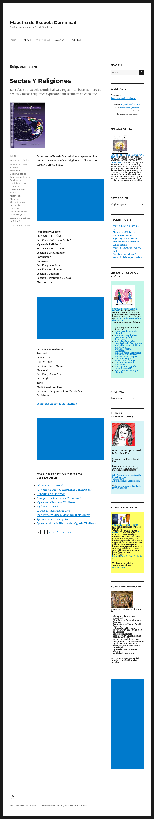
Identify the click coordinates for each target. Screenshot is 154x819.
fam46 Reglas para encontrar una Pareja (125, 359)
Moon (24, 202)
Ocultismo (15, 211)
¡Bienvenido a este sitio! (51, 485)
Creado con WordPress (76, 805)
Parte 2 (123, 556)
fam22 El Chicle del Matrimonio (124, 350)
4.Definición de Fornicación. (126, 481)
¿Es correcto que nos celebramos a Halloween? (64, 489)
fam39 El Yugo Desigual (126, 356)
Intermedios (42, 40)
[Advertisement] (70, 201)
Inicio (13, 40)
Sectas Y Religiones (40, 80)
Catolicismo (16, 177)
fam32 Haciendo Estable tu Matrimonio (127, 346)
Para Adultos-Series (19, 160)
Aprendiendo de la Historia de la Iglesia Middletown (67, 523)
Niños (27, 40)
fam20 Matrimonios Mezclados (124, 363)
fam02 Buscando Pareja (126, 355)
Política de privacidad (51, 805)
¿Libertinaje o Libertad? (51, 493)
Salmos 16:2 (116, 162)
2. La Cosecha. (119, 477)
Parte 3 (132, 556)
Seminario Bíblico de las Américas (57, 403)
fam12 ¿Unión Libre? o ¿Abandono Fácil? (125, 367)
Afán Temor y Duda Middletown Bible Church (63, 514)
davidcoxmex (131, 104)
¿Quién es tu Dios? (47, 506)
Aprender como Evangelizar (53, 519)
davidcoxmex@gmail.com (123, 98)
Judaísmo (15, 189)
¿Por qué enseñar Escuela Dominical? (59, 498)
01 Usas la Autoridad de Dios (53, 510)
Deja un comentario (20, 225)
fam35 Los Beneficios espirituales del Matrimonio (128, 342)
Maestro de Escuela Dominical (43, 22)
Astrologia (15, 170)
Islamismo (15, 186)
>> (69, 532)
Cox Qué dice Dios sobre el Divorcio (126, 319)
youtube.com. (118, 567)
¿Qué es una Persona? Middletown (57, 502)
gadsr (22, 180)
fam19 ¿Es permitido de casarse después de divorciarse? (126, 337)
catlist (23, 174)
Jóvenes (59, 40)
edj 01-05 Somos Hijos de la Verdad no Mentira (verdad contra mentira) (126, 241)
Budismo (14, 174)
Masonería (15, 196)
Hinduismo (15, 183)
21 (64, 532)
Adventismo (16, 164)
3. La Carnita (118, 479)
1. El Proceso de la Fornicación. (127, 475)
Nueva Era (15, 208)
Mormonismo (16, 205)
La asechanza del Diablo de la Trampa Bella (126, 487)
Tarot (18, 218)
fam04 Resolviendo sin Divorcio (126, 332)
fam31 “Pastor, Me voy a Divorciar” (126, 371)
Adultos (76, 40)
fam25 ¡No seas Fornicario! (128, 353)
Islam (24, 183)
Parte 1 (115, 556)
